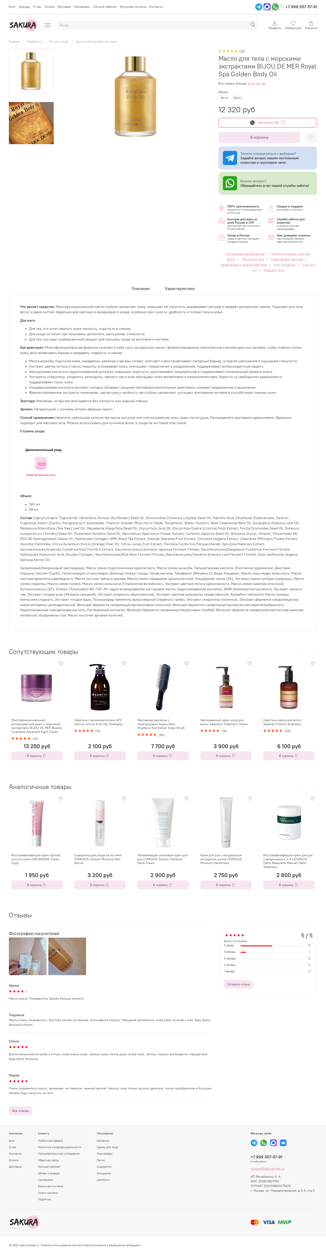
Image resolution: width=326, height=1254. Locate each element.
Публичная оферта (50, 1140)
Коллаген (103, 1140)
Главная (14, 41)
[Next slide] (31, 139)
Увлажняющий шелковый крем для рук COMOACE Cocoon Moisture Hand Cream (162, 859)
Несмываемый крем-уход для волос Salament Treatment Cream (224, 722)
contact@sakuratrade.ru (268, 1169)
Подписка (44, 1199)
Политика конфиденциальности (59, 1147)
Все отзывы (20, 1111)
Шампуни (103, 1179)
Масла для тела (253, 259)
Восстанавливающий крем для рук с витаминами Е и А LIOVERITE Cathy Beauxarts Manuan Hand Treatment (288, 861)
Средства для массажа (287, 259)
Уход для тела (273, 270)
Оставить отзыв (238, 984)
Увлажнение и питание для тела (243, 265)
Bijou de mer (257, 83)
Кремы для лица (107, 1147)
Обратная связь (48, 1160)
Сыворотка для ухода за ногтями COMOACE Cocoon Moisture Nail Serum (98, 859)
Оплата (49, 7)
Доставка (64, 7)
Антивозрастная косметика (245, 254)
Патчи (101, 1160)
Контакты (156, 7)
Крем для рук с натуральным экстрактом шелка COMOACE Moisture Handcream (221, 859)
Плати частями (48, 1193)
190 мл (224, 97)
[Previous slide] (67, 96)
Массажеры (104, 1153)
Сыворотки (104, 1166)
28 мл (237, 97)
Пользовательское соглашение (59, 1153)
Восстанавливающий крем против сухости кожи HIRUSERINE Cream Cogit (35, 859)
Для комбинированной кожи (96, 41)
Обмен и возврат (49, 1173)
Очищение (104, 1173)
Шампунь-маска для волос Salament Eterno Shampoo (282, 722)
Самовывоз (82, 7)
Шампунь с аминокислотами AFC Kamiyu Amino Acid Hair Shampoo (98, 722)
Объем (223, 92)
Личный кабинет (105, 7)
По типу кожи (59, 41)
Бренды (24, 7)
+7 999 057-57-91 (300, 6)
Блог (12, 7)
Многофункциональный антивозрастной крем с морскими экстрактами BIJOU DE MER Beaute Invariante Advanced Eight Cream (36, 726)
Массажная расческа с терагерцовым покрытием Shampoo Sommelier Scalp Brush (161, 724)
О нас (37, 7)
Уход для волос (284, 265)
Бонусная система (133, 7)
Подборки (34, 41)
